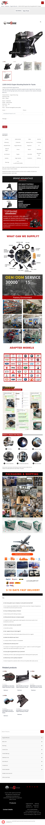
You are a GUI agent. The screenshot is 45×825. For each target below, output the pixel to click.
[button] (41, 22)
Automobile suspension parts (22, 89)
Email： (4, 110)
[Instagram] (32, 786)
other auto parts (21, 90)
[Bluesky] (37, 786)
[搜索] (42, 731)
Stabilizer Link (29, 806)
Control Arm (36, 805)
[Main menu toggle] (42, 2)
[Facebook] (29, 786)
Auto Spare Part (12, 89)
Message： (4, 118)
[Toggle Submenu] (42, 737)
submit (5, 126)
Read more (6, 690)
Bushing (37, 803)
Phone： (25, 110)
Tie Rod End (28, 805)
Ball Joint (36, 806)
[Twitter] (27, 786)
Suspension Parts (28, 90)
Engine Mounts (26, 11)
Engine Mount (32, 89)
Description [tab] (5, 135)
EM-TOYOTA (19, 11)
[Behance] (34, 786)
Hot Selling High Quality (12, 90)
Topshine (34, 90)
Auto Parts (7, 89)
